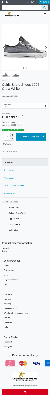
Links (6, 284)
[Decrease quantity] (12, 139)
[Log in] (3, 2)
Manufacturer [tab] (9, 194)
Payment (7, 299)
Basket (7, 318)
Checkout (8, 322)
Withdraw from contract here (16, 313)
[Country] (28, 2)
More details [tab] (9, 178)
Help (6, 327)
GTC (6, 275)
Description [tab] (8, 162)
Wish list (8, 144)
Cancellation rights (11, 308)
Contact (7, 265)
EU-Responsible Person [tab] (14, 186)
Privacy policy (9, 270)
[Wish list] (37, 2)
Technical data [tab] (10, 170)
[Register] (7, 2)
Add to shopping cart (30, 137)
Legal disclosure (11, 279)
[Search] (44, 7)
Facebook (8, 342)
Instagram (8, 346)
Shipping (7, 304)
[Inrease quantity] (12, 135)
